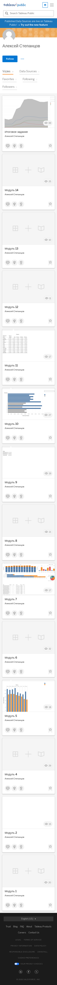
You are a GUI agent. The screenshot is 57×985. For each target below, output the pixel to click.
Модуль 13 (11, 248)
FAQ (22, 926)
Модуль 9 (11, 482)
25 (50, 181)
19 (50, 473)
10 (50, 240)
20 (49, 882)
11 (50, 298)
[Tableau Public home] (14, 5)
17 (50, 356)
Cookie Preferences (28, 958)
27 (50, 415)
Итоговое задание (16, 132)
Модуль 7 (11, 599)
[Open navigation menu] (52, 5)
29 (50, 765)
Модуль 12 (11, 307)
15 (50, 824)
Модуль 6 (11, 657)
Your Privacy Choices (31, 964)
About (29, 926)
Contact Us (33, 932)
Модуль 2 (11, 832)
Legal (18, 940)
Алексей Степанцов (14, 136)
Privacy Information (21, 946)
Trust (8, 926)
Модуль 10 (11, 424)
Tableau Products (43, 926)
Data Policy (40, 946)
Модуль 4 (11, 774)
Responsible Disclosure (22, 952)
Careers (22, 932)
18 (50, 707)
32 (50, 649)
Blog (15, 926)
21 (50, 532)
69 (50, 123)
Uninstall (42, 952)
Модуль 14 (11, 190)
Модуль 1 (11, 891)
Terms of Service (33, 940)
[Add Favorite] (50, 146)
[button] (20, 971)
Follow (10, 58)
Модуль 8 (11, 540)
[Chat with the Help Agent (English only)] (45, 5)
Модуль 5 (11, 716)
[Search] (6, 13)
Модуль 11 (11, 365)
